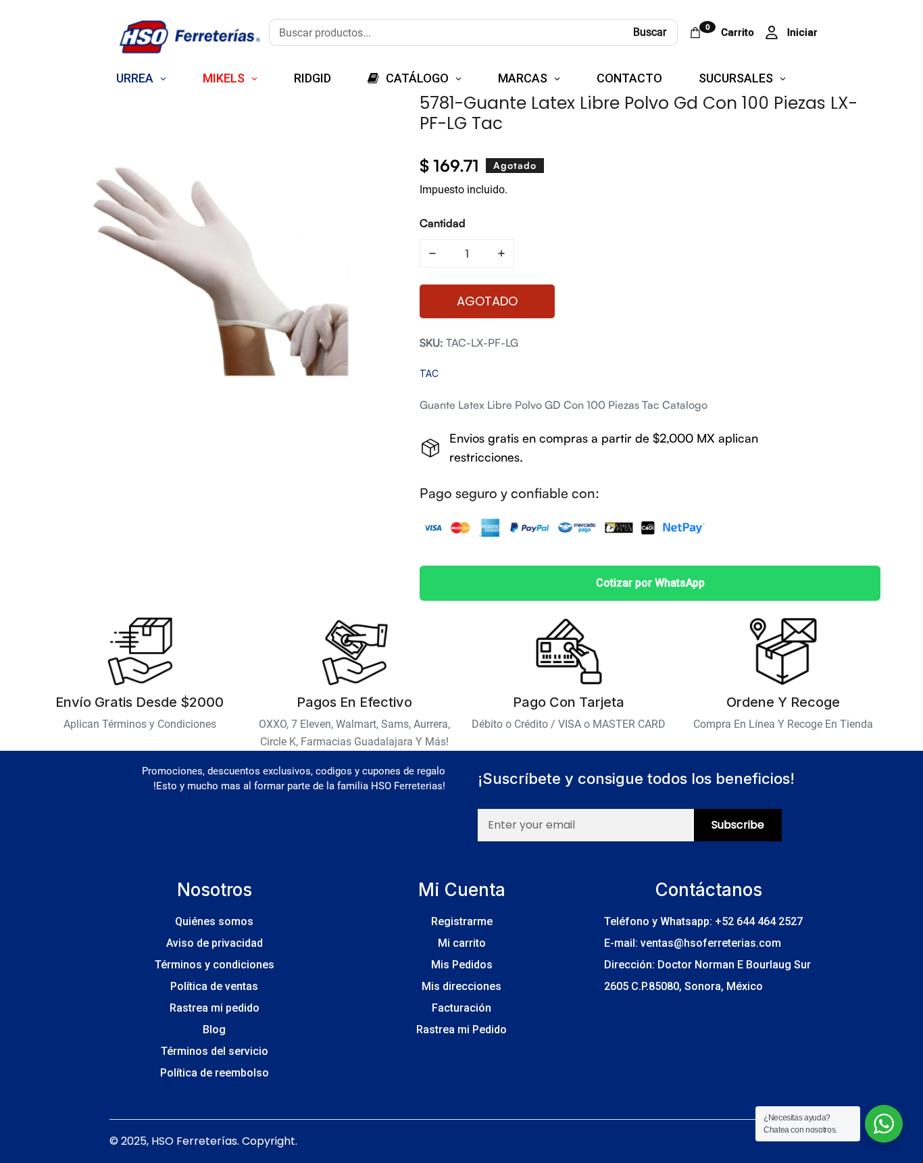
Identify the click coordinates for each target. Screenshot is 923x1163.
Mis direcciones (461, 986)
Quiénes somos (214, 921)
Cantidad (443, 223)
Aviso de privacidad (214, 943)
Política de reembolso (214, 1072)
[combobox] (445, 32)
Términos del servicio (214, 1051)
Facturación (461, 1007)
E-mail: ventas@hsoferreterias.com (692, 943)
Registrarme (462, 921)
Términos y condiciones (214, 964)
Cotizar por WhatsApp (650, 582)
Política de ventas (214, 986)
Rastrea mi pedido (214, 1007)
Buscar (649, 32)
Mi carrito (462, 943)
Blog (214, 1029)
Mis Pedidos (462, 964)
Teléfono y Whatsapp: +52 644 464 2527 (703, 921)
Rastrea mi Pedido (461, 1029)
